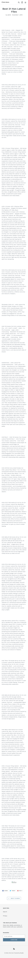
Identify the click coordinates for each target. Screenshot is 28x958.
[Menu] (25, 2)
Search (5, 911)
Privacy (5, 916)
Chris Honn (11, 953)
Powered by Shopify (19, 953)
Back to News (15, 898)
